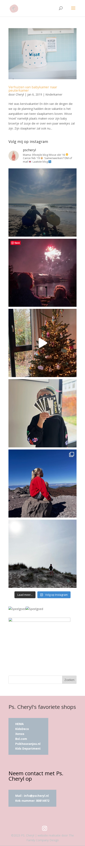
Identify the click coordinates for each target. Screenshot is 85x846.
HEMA (19, 724)
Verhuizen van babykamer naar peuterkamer (32, 89)
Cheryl (20, 94)
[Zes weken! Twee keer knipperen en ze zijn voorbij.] (42, 202)
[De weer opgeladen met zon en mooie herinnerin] (42, 483)
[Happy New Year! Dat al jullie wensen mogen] (42, 273)
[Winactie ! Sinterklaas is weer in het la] (42, 413)
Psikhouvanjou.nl (28, 744)
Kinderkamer (53, 94)
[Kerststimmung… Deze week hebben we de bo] (42, 343)
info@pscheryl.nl (36, 796)
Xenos (19, 734)
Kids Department (28, 748)
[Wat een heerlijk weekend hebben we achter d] (42, 554)
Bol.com (21, 739)
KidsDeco (22, 729)
